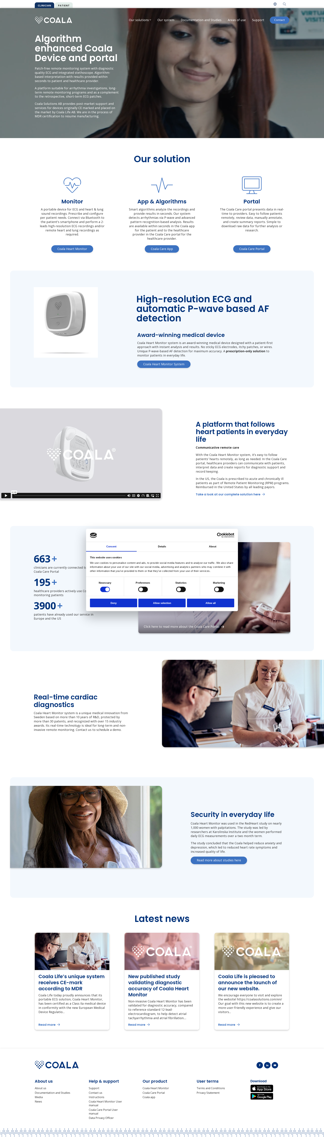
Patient (64, 5)
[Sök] (284, 4)
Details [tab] (162, 546)
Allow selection (162, 602)
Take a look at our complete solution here (228, 494)
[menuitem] (275, 4)
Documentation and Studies (201, 20)
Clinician (44, 5)
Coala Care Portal (154, 1093)
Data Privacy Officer (101, 1118)
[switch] (143, 589)
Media (39, 1097)
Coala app (149, 1097)
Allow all (211, 602)
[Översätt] (275, 4)
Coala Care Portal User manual (103, 1111)
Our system (165, 20)
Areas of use (237, 20)
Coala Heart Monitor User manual (105, 1103)
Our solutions (139, 20)
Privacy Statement (208, 1093)
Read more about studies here (219, 860)
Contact (279, 20)
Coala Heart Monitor (156, 1088)
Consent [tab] (111, 546)
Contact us (95, 1093)
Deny (114, 602)
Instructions (96, 1097)
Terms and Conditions (211, 1088)
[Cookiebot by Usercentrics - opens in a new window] (219, 535)
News (38, 1101)
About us (40, 1088)
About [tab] (212, 546)
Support (258, 20)
